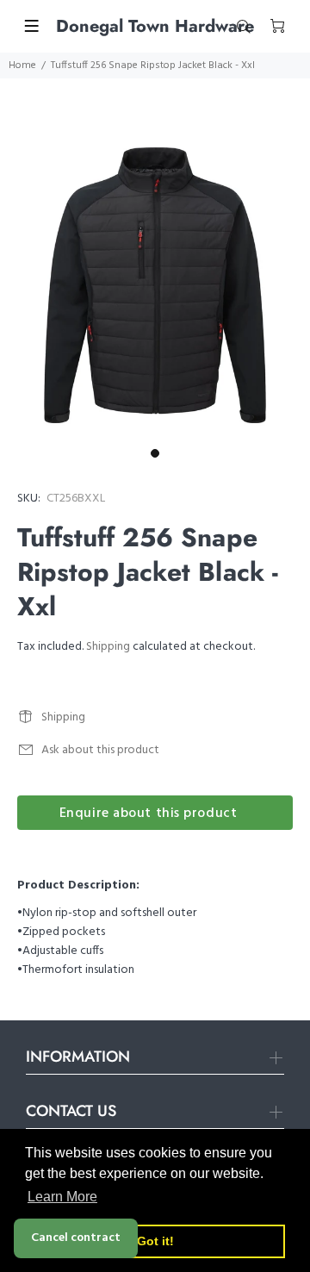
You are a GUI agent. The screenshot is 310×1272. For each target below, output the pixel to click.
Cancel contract (76, 1238)
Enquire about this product (148, 813)
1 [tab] (155, 453)
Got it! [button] (155, 1241)
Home (22, 65)
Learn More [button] (62, 1196)
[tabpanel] (155, 285)
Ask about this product (100, 750)
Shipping (108, 647)
